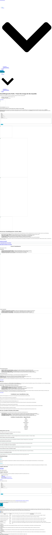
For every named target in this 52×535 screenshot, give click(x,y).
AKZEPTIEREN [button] (6, 502)
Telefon (2, 114)
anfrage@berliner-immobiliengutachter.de (7, 499)
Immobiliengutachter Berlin (18, 500)
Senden (2, 124)
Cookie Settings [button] (2, 502)
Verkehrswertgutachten (6, 67)
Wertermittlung (5, 66)
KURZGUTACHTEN (3, 241)
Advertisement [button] (2, 530)
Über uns (3, 68)
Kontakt (2, 69)
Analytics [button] (1, 528)
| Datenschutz (27, 500)
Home (2, 7)
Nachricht (2, 117)
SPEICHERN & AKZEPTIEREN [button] (4, 534)
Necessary (2, 511)
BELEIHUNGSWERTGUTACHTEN (6, 244)
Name (1, 113)
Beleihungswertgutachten (6, 90)
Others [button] (1, 532)
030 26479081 (2, 70)
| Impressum (23, 500)
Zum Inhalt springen (2, 0)
